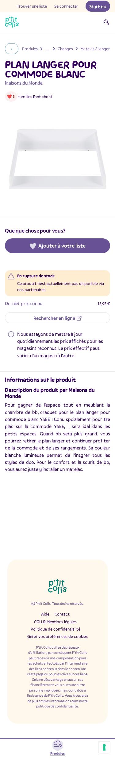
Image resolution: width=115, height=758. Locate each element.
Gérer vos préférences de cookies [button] (57, 636)
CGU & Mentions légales (55, 621)
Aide (45, 614)
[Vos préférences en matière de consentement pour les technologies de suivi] (104, 747)
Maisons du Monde (24, 83)
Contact (62, 614)
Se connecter (66, 6)
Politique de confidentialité (55, 629)
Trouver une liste (32, 6)
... (47, 48)
